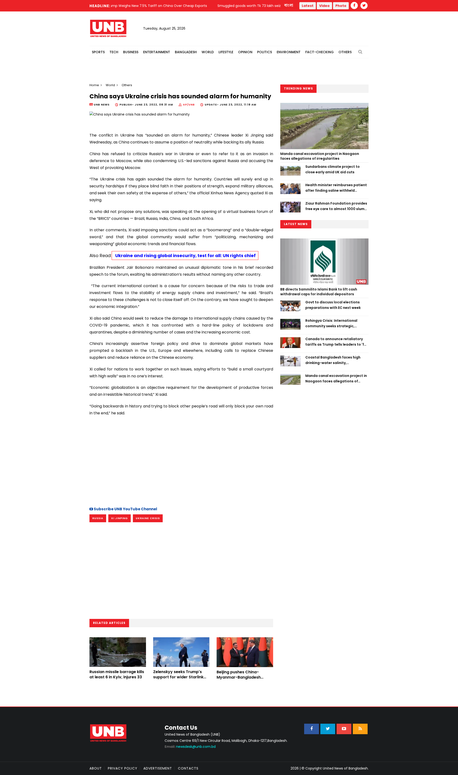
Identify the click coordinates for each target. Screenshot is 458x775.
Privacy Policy (122, 768)
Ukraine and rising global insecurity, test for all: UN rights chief (185, 255)
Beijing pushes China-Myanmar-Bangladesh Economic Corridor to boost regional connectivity (244, 680)
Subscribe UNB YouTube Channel (125, 508)
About (95, 768)
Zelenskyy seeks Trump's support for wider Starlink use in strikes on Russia (178, 677)
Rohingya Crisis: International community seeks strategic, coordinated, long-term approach (335, 323)
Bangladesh (186, 52)
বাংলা (288, 5)
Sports (98, 52)
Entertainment (156, 52)
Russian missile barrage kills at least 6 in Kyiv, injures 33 (116, 674)
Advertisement (157, 768)
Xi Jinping (119, 518)
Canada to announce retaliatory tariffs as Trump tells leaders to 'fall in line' (336, 342)
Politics (264, 52)
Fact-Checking (319, 52)
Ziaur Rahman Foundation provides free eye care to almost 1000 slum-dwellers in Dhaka (336, 206)
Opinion (245, 52)
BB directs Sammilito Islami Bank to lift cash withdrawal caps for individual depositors (318, 291)
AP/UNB (189, 104)
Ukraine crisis (148, 518)
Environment (289, 52)
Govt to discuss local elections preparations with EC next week (333, 305)
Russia (97, 518)
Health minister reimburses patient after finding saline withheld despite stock (336, 188)
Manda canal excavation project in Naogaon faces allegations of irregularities (319, 156)
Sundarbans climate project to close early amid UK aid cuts (332, 169)
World (208, 52)
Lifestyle (226, 52)
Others (345, 52)
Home (94, 85)
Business (130, 52)
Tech (113, 52)
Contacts (188, 768)
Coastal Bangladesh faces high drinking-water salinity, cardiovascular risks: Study (332, 360)
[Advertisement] (181, 460)
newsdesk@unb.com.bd (190, 746)
